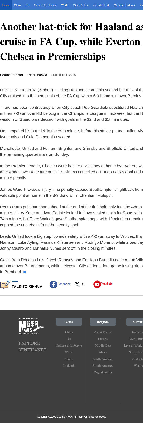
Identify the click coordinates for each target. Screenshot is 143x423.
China (17, 5)
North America (103, 358)
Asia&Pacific (103, 332)
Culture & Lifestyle (45, 5)
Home (5, 5)
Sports (69, 358)
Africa (103, 352)
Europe (103, 338)
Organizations (103, 372)
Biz (28, 5)
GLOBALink (101, 5)
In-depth (69, 365)
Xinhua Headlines (124, 5)
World (64, 5)
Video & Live (81, 5)
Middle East (103, 345)
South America (103, 365)
